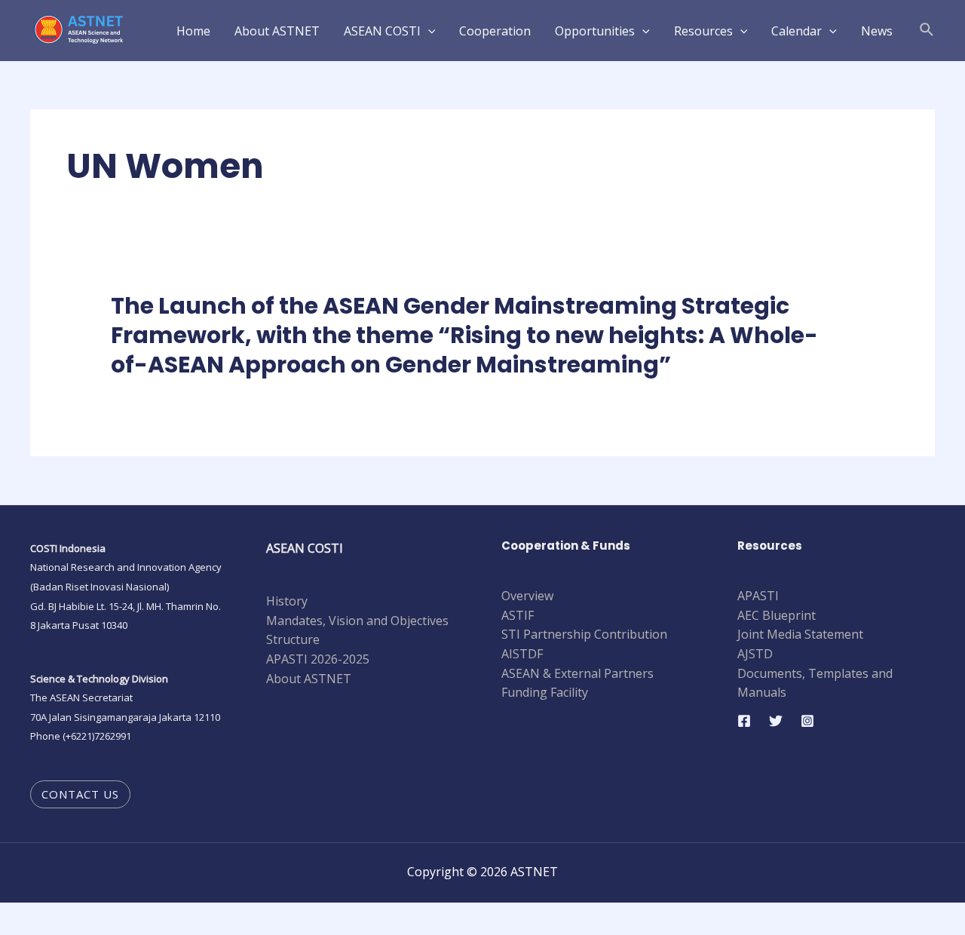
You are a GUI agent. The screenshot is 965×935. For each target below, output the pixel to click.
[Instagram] (807, 721)
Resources (703, 31)
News (877, 31)
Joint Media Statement (800, 634)
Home (193, 31)
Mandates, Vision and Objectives (357, 620)
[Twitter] (776, 721)
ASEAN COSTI (382, 31)
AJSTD (755, 653)
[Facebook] (744, 721)
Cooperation (495, 31)
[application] (428, 31)
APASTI (758, 595)
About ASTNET (277, 31)
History (287, 601)
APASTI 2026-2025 (317, 659)
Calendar (796, 31)
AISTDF (522, 653)
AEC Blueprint (776, 615)
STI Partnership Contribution (584, 634)
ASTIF (517, 615)
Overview (527, 595)
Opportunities (595, 31)
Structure (293, 639)
